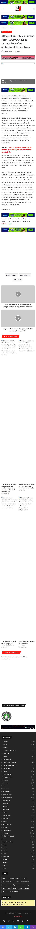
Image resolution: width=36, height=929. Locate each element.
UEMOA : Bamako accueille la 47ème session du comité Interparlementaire (26, 486)
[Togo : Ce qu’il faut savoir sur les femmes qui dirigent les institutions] (9, 568)
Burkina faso (12, 275)
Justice (5, 821)
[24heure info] (18, 8)
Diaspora (5, 780)
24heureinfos (18, 916)
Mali (23, 885)
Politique (5, 833)
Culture (5, 771)
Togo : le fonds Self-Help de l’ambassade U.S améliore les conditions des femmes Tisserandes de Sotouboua (8, 487)
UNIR (3, 891)
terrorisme (25, 275)
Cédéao (24, 878)
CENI (3, 878)
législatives (16, 885)
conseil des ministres (13, 878)
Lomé (9, 885)
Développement (7, 777)
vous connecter (13, 657)
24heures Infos (8, 51)
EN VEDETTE (7, 792)
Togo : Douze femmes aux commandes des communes (26, 643)
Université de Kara (13, 891)
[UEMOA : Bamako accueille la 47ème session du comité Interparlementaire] (27, 411)
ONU (9, 888)
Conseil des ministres (9, 762)
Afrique (5, 744)
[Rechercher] (34, 9)
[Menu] (2, 9)
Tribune (5, 862)
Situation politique (8, 842)
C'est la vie (6, 753)
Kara (3, 885)
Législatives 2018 (8, 824)
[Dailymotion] (32, 921)
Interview (5, 818)
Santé (4, 839)
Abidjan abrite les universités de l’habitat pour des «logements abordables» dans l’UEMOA (16, 149)
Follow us (6, 897)
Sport (4, 853)
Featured (5, 803)
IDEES (4, 812)
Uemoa (10, 32)
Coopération (6, 768)
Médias (5, 827)
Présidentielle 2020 (8, 836)
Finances (5, 806)
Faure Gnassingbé (7, 881)
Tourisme (5, 859)
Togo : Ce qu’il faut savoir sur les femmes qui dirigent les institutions (8, 643)
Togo (20, 888)
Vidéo (4, 868)
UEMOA (18, 279)
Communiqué (7, 759)
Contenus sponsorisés (9, 765)
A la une (10, 28)
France (17, 881)
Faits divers (6, 800)
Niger (28, 885)
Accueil (5, 28)
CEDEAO (5, 756)
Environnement (7, 797)
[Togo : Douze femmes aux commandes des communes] (27, 568)
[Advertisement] (18, 252)
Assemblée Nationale (9, 750)
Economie (6, 786)
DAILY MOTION (7, 774)
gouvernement (25, 881)
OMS (3, 888)
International (6, 815)
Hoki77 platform (6, 224)
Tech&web (6, 856)
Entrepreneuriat (7, 794)
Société (5, 851)
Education (6, 789)
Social (4, 845)
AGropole (5, 747)
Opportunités (7, 830)
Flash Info (6, 809)
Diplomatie (6, 783)
